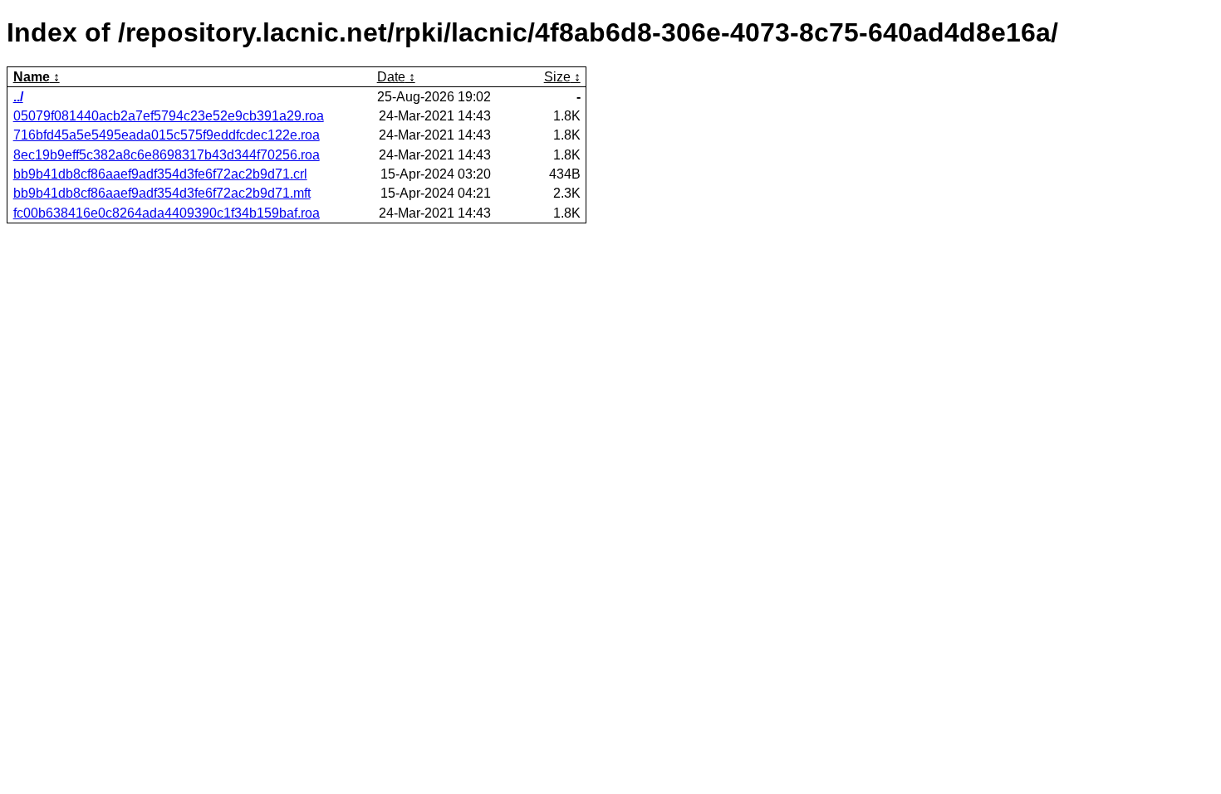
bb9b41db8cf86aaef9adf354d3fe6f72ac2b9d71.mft (162, 193)
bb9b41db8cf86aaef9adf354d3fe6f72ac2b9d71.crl (160, 174)
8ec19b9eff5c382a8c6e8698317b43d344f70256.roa (166, 155)
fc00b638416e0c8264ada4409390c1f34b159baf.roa (166, 213)
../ (18, 97)
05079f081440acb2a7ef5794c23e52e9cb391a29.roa (168, 116)
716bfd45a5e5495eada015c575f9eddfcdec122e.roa (166, 135)
